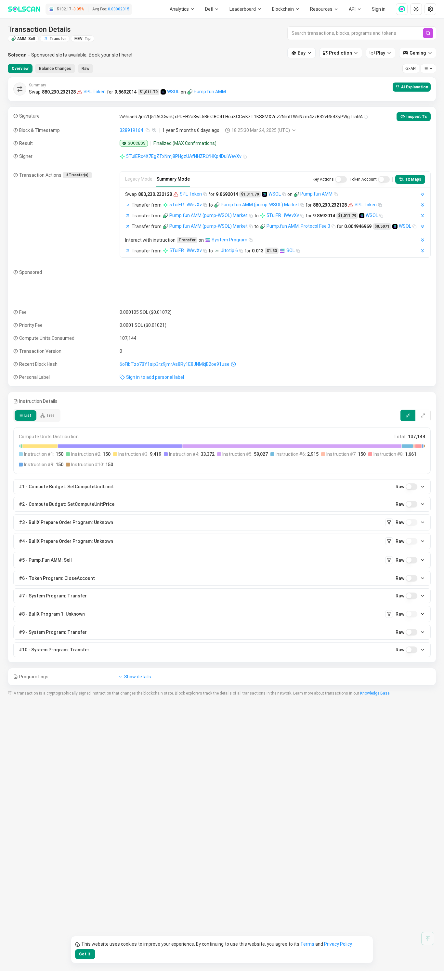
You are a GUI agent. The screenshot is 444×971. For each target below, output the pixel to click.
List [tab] (28, 415)
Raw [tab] (85, 68)
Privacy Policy (338, 944)
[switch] (341, 179)
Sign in (378, 9)
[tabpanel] (222, 381)
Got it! (85, 954)
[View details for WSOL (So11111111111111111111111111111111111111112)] (163, 92)
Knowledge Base (374, 693)
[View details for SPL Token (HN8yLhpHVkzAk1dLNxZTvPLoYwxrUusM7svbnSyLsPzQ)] (79, 92)
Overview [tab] (20, 68)
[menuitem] (182, 9)
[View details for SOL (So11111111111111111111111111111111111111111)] (282, 250)
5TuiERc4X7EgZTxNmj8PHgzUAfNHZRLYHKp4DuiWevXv (184, 156)
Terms (307, 944)
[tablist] (50, 68)
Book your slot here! (110, 55)
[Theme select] (416, 9)
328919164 (131, 130)
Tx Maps (413, 179)
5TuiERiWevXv (185, 204)
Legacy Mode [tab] (138, 179)
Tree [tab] (50, 415)
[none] (399, 9)
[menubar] (286, 9)
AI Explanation (414, 87)
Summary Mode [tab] (173, 179)
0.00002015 (118, 9)
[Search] (428, 33)
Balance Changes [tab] (55, 68)
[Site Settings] (430, 9)
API (413, 68)
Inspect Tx (416, 116)
